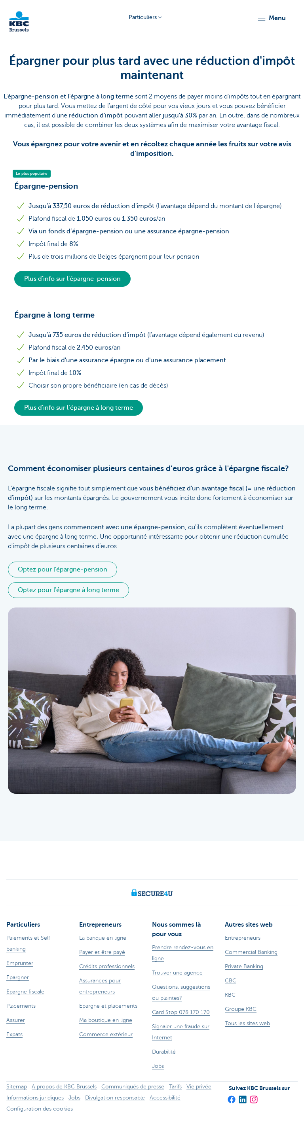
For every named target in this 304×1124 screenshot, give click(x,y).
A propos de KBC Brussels (64, 1087)
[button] (271, 18)
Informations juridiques (35, 1098)
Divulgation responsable (115, 1098)
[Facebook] (231, 1096)
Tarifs (175, 1087)
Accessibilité (165, 1098)
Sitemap (16, 1087)
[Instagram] (253, 1096)
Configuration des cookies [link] (39, 1109)
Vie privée (198, 1087)
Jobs (74, 1098)
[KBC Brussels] (19, 17)
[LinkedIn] (242, 1096)
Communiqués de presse (132, 1087)
